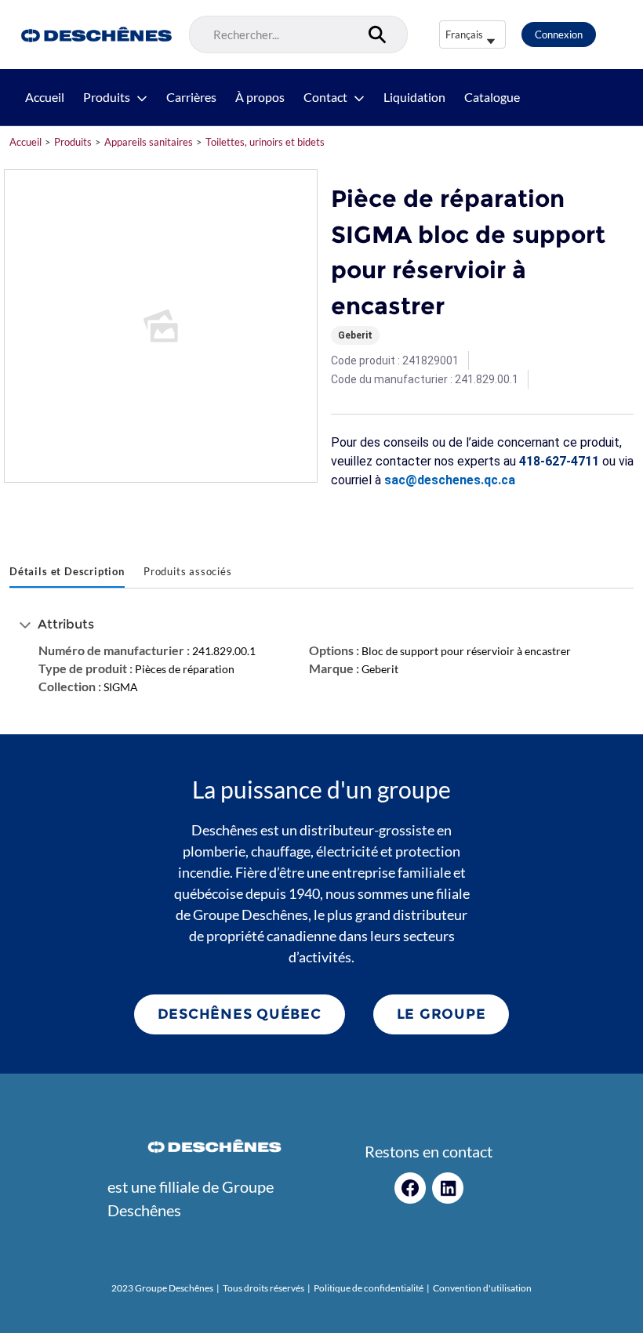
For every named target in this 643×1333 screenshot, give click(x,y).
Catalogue (492, 97)
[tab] (67, 573)
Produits (106, 97)
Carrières (191, 97)
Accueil (44, 97)
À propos (260, 97)
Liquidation (414, 97)
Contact (325, 97)
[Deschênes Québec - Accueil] (94, 34)
